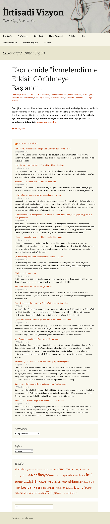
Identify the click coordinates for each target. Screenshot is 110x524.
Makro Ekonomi (56, 36)
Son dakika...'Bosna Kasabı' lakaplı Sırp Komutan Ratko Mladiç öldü (42, 148)
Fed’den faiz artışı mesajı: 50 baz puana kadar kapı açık (38, 195)
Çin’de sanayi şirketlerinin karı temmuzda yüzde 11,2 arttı (39, 256)
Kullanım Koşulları (30, 42)
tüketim (42, 493)
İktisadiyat (38, 36)
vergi (59, 493)
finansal (61, 476)
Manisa (76, 481)
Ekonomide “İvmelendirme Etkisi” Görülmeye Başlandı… (55, 79)
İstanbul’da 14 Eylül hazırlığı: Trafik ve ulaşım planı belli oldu (39, 400)
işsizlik (35, 481)
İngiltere (70, 493)
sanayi (65, 487)
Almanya (26, 470)
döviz (30, 475)
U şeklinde (69, 97)
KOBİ (44, 481)
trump (88, 487)
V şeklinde (79, 97)
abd (20, 469)
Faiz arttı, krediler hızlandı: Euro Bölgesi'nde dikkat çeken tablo (41, 303)
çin (63, 493)
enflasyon (42, 474)
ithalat (26, 482)
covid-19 (85, 469)
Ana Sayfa (7, 36)
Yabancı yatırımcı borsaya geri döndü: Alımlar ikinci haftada (39, 237)
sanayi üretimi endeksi (54, 97)
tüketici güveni (30, 493)
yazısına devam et (47, 122)
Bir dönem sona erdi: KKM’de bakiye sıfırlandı (34, 286)
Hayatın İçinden (10, 42)
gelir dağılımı (71, 475)
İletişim (47, 42)
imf (89, 474)
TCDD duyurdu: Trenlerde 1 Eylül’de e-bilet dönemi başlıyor (39, 165)
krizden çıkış (87, 94)
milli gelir (45, 487)
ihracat (82, 475)
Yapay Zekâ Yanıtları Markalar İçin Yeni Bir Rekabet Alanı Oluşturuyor (43, 319)
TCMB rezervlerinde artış (25, 273)
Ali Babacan (44, 94)
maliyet (66, 481)
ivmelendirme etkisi (58, 94)
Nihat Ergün (39, 97)
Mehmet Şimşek (26, 97)
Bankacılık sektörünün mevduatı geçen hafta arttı (35, 181)
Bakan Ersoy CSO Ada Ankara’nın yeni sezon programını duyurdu (42, 361)
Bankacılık (50, 470)
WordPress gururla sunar (22, 518)
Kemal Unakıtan (74, 94)
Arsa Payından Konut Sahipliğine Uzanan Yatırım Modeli (37, 339)
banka (45, 470)
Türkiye (51, 492)
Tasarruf (79, 487)
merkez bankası (27, 487)
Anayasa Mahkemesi (35, 470)
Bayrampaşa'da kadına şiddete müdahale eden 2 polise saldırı (41, 384)
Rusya (58, 487)
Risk (52, 487)
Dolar (24, 476)
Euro (52, 475)
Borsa (56, 470)
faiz (56, 475)
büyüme (64, 469)
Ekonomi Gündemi (27, 143)
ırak (75, 493)
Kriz (83, 36)
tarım (71, 488)
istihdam (19, 481)
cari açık (75, 469)
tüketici (19, 492)
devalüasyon (19, 476)
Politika (72, 36)
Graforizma (23, 36)
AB (16, 469)
